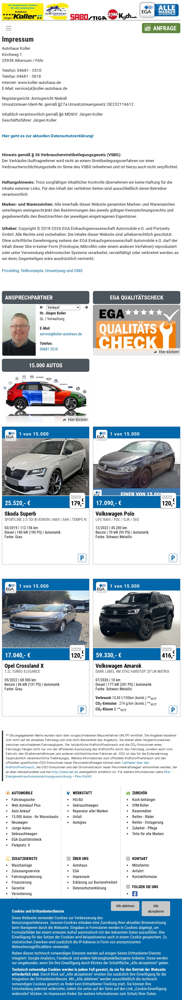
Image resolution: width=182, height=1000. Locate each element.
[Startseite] (23, 10)
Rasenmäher (141, 811)
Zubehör (139, 793)
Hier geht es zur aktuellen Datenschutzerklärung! (48, 135)
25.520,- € (17, 503)
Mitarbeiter (140, 865)
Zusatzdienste (24, 858)
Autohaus (80, 865)
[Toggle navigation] (8, 28)
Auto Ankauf (21, 811)
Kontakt (140, 858)
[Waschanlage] (56, 10)
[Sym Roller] (112, 10)
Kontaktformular (144, 876)
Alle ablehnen (125, 906)
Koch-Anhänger (143, 799)
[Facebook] (134, 894)
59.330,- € (108, 655)
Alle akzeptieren (156, 909)
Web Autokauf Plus (26, 805)
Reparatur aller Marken (90, 811)
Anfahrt (138, 871)
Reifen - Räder (143, 816)
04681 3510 (49, 349)
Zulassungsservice (26, 871)
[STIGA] (97, 10)
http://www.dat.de (64, 772)
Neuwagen (20, 822)
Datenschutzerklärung (89, 888)
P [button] (82, 558)
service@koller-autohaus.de (61, 334)
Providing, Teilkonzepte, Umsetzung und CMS (42, 270)
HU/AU (78, 799)
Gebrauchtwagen (24, 834)
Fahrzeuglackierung (27, 876)
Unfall (77, 816)
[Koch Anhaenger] (127, 10)
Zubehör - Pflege (144, 828)
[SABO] (79, 10)
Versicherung (22, 893)
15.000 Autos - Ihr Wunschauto (35, 816)
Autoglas (79, 822)
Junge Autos (21, 828)
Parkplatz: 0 (21, 845)
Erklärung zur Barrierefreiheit (95, 882)
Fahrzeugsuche (23, 799)
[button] (161, 28)
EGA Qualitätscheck (26, 839)
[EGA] (158, 10)
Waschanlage (22, 865)
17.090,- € (108, 503)
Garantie (18, 888)
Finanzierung (22, 882)
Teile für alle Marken (148, 834)
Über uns (81, 858)
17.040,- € (17, 655)
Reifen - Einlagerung (147, 822)
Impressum (57, 993)
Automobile (22, 793)
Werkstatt (82, 793)
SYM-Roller (140, 805)
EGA (76, 871)
